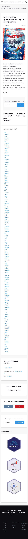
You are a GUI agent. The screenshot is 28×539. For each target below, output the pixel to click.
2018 (5, 233)
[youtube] (19, 406)
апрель (6, 134)
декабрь (7, 143)
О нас (7, 510)
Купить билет (9, 367)
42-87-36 (9, 376)
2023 (5, 175)
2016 (5, 344)
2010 (5, 339)
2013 (5, 318)
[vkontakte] (8, 406)
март (6, 136)
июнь (6, 168)
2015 (5, 281)
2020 (5, 205)
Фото (16, 515)
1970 (5, 350)
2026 (5, 132)
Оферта (14, 527)
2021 (5, 191)
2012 (5, 240)
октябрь (7, 162)
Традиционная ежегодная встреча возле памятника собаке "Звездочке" (8, 116)
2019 (5, 224)
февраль (7, 138)
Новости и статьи (16, 510)
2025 (5, 141)
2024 (5, 157)
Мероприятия (5, 512)
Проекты (13, 512)
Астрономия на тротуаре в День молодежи (20, 114)
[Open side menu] (2, 2)
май (6, 150)
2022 (5, 184)
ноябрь (6, 145)
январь (6, 139)
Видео (11, 515)
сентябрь (7, 147)
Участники (22, 512)
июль (6, 166)
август (6, 148)
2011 (5, 298)
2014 (5, 261)
